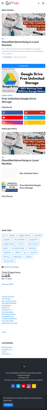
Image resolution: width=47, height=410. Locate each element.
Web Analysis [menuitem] (6, 305)
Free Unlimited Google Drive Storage (19, 100)
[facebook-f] (12, 113)
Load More (24, 66)
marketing (31, 248)
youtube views (8, 261)
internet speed (33, 244)
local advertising (18, 248)
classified (38, 235)
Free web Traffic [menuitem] (7, 321)
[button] (2, 3)
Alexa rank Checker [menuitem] (9, 301)
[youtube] (12, 118)
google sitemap (8, 244)
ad (4, 235)
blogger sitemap (24, 235)
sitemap (6, 257)
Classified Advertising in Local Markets (20, 43)
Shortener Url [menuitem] (7, 310)
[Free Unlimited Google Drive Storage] (23, 81)
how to (21, 244)
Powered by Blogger (11, 267)
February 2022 (7, 284)
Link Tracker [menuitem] (6, 299)
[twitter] (34, 118)
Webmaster (17, 257)
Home (4, 332)
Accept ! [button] (8, 405)
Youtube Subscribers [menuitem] (9, 319)
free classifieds (19, 240)
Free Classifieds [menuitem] (7, 312)
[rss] (34, 386)
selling (17, 252)
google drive (33, 240)
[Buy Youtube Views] (10, 173)
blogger (12, 235)
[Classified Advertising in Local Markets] (23, 24)
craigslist (6, 240)
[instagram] (12, 122)
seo (25, 252)
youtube (29, 257)
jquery (5, 248)
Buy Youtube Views (29, 173)
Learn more (7, 400)
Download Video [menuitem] (7, 316)
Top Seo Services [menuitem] (8, 297)
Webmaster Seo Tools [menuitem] (9, 323)
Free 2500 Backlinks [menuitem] (9, 303)
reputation (7, 252)
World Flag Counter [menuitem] (8, 314)
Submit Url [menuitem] (5, 308)
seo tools (33, 252)
